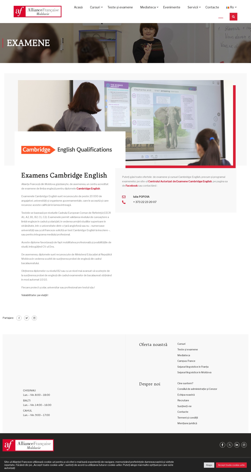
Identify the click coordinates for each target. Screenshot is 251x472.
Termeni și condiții (187, 417)
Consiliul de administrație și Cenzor (197, 389)
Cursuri (95, 7)
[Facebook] (19, 318)
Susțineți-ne (184, 406)
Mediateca (148, 7)
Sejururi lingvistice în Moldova (194, 372)
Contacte (212, 7)
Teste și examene (120, 7)
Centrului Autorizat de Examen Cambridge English (180, 181)
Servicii (193, 7)
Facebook (132, 185)
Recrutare (183, 400)
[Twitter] (26, 318)
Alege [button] (209, 465)
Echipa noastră (186, 394)
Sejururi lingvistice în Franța (192, 366)
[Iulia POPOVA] (124, 197)
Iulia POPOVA (141, 196)
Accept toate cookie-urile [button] (231, 465)
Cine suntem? (185, 383)
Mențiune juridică (187, 423)
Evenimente (171, 7)
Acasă (78, 7)
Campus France (186, 360)
